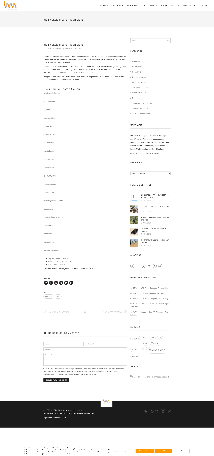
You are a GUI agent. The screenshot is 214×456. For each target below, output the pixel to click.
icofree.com (48, 209)
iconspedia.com (49, 126)
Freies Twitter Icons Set (57, 265)
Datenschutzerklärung (65, 368)
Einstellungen (91, 450)
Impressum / (48, 418)
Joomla (152, 338)
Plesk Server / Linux (140, 93)
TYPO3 (136, 349)
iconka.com (47, 234)
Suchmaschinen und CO (142, 103)
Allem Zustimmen (145, 451)
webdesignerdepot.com (52, 250)
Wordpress (135, 356)
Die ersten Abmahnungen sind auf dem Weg (155, 241)
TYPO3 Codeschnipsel (141, 114)
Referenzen (136, 98)
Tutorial (155, 343)
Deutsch (193, 5)
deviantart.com (49, 134)
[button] (46, 283)
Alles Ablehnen (164, 451)
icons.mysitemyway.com (53, 217)
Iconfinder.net (48, 151)
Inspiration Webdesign (141, 82)
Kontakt (164, 5)
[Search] (168, 40)
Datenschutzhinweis (74, 454)
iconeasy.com (48, 168)
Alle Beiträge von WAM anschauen (145, 153)
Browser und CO (138, 66)
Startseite (105, 5)
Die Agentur (118, 5)
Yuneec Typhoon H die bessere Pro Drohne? (155, 219)
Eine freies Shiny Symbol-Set (59, 262)
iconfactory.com (49, 184)
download (48, 296)
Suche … (205, 5)
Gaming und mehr (139, 77)
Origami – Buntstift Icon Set (58, 259)
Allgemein (57, 49)
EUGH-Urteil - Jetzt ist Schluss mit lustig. (155, 207)
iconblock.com (49, 242)
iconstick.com (48, 192)
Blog (173, 5)
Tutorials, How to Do (140, 109)
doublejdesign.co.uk (51, 101)
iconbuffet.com (49, 225)
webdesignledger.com (52, 93)
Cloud (184, 5)
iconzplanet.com (49, 118)
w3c (144, 348)
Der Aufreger (137, 72)
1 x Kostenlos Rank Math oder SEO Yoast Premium (155, 196)
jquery (160, 338)
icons (58, 296)
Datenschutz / (60, 418)
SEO (145, 343)
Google (135, 338)
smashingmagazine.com (53, 201)
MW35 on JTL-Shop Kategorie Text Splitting (150, 288)
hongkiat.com (48, 159)
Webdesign (157, 350)
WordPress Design (150, 5)
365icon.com (48, 143)
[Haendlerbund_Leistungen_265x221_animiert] (149, 377)
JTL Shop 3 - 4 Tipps (140, 88)
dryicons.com (48, 110)
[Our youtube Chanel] (160, 266)
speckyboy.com (49, 176)
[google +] (163, 411)
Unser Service (132, 5)
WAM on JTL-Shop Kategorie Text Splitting (150, 293)
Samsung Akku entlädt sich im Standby (153, 230)
